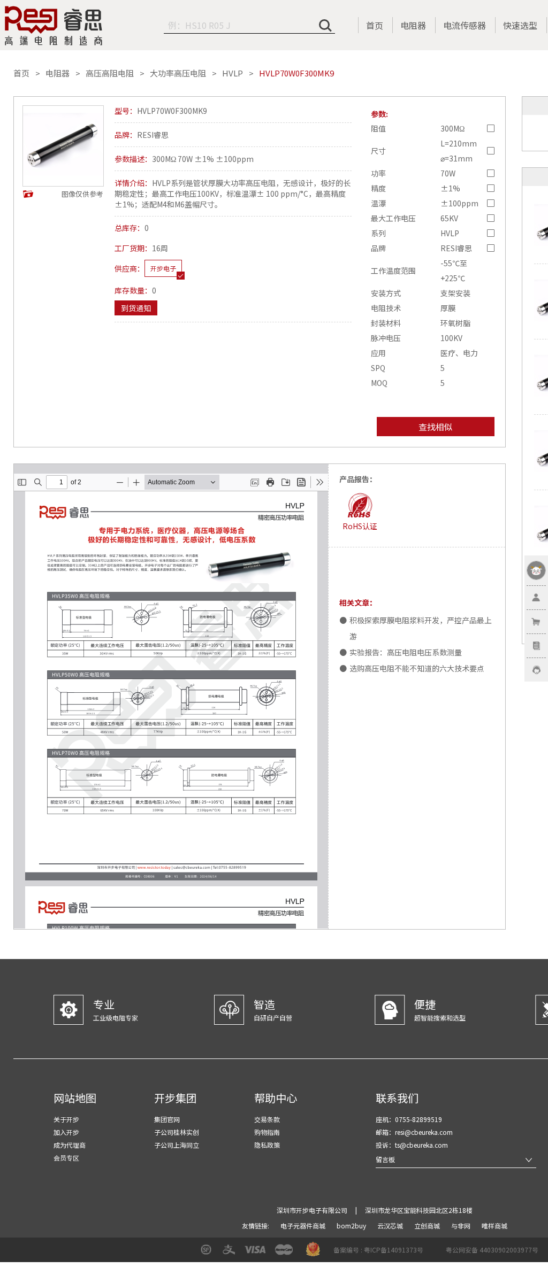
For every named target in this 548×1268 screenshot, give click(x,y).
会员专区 (66, 1157)
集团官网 (167, 1119)
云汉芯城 (391, 1225)
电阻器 (413, 25)
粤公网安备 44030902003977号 (492, 1249)
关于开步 (66, 1119)
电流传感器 (464, 25)
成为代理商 (70, 1144)
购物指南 (267, 1131)
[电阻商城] (53, 26)
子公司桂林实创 (176, 1131)
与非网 (461, 1225)
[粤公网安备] (439, 1253)
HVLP (232, 73)
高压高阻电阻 (110, 73)
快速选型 (520, 25)
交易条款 (267, 1119)
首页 (374, 25)
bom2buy (352, 1225)
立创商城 (428, 1225)
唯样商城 (494, 1225)
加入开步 (66, 1131)
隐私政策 (267, 1144)
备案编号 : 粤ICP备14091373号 (378, 1249)
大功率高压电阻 (178, 73)
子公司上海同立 (176, 1144)
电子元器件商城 (303, 1225)
